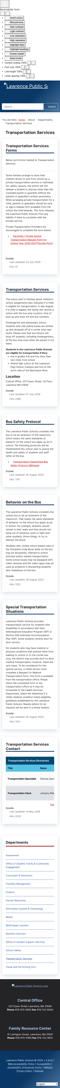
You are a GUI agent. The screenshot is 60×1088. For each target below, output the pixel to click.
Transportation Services (19, 958)
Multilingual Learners (17, 925)
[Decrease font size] (23, 67)
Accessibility (44, 1063)
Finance (10, 892)
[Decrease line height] (25, 71)
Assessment (12, 855)
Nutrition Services (15, 933)
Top (52, 804)
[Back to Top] (55, 1081)
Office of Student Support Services (25, 942)
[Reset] (2, 13)
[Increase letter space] (32, 76)
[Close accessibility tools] (8, 13)
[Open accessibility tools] (4, 4)
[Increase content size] (33, 63)
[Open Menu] (30, 98)
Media (9, 917)
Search (52, 106)
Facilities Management (18, 883)
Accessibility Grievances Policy (24, 1067)
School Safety (13, 950)
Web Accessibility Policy (21, 1063)
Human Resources (16, 900)
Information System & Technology (24, 908)
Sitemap (38, 1070)
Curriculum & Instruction (19, 875)
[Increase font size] (27, 67)
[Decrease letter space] (28, 76)
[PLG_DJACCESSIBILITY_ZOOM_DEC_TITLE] (29, 63)
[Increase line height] (29, 71)
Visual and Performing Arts (21, 966)
